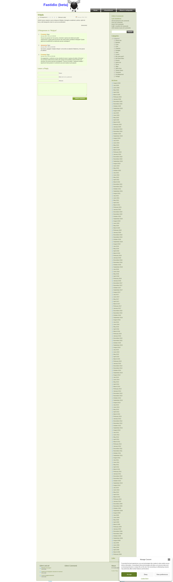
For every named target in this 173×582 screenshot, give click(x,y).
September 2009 (118, 510)
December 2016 (118, 310)
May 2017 (116, 299)
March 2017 (117, 303)
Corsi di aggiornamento (48, 575)
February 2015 (118, 361)
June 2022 (116, 175)
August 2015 (117, 347)
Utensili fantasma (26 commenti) (120, 20)
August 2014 (117, 375)
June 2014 (116, 379)
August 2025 (117, 110)
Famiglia (118, 50)
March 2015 (117, 359)
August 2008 (117, 540)
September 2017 (118, 290)
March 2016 (117, 331)
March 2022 (117, 182)
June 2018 (116, 271)
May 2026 (116, 90)
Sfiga (117, 66)
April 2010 (116, 494)
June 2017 (116, 297)
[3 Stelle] (52, 17)
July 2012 (116, 432)
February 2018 (118, 278)
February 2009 (118, 526)
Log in (123, 581)
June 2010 (116, 490)
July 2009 (116, 515)
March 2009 (117, 524)
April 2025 (116, 120)
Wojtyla (41, 15)
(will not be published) (65, 77)
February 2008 (118, 554)
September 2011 (118, 455)
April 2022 (116, 179)
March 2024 (117, 149)
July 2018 (116, 269)
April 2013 (116, 412)
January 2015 (117, 363)
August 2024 (117, 138)
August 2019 (117, 244)
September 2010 (118, 483)
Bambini (118, 42)
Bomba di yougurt (46, 567)
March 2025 (117, 122)
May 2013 (116, 409)
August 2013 (117, 402)
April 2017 (116, 301)
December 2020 (118, 212)
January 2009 (117, 529)
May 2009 (116, 520)
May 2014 (116, 382)
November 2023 (118, 159)
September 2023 (118, 161)
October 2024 (117, 133)
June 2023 (116, 166)
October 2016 (117, 315)
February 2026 (118, 97)
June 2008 (116, 545)
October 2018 (117, 264)
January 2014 (117, 391)
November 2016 (118, 313)
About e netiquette (126, 10)
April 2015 (116, 356)
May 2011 (116, 464)
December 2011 (118, 448)
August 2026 (117, 83)
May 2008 (116, 547)
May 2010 (116, 492)
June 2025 (116, 115)
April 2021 (116, 202)
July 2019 (116, 246)
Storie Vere (119, 68)
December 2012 (118, 421)
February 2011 (117, 471)
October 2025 (117, 106)
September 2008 (118, 538)
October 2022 (117, 170)
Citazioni (118, 48)
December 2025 (118, 101)
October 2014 (117, 370)
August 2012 (117, 430)
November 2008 (118, 533)
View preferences (162, 574)
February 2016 (118, 333)
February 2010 (118, 499)
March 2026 (117, 94)
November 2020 (118, 214)
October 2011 (117, 453)
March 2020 (117, 228)
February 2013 (118, 416)
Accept (129, 574)
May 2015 (116, 354)
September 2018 (118, 267)
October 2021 (117, 189)
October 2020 (117, 216)
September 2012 (118, 428)
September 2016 (118, 317)
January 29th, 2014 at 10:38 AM (48, 36)
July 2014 (116, 377)
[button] (169, 560)
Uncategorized (43, 17)
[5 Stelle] (57, 17)
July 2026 (116, 85)
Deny (145, 574)
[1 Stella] (48, 17)
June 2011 (116, 462)
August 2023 (117, 163)
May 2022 (116, 177)
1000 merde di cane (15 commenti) (121, 28)
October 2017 (117, 287)
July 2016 (116, 322)
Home (95, 10)
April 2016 (116, 329)
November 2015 (118, 340)
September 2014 (118, 372)
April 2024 (116, 147)
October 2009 (117, 508)
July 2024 (116, 140)
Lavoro (117, 54)
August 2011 (117, 457)
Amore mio (118, 40)
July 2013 (116, 405)
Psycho (118, 60)
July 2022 (116, 172)
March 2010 (117, 497)
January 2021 (117, 209)
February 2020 (118, 230)
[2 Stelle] (50, 17)
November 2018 (118, 262)
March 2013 (117, 414)
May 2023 (116, 168)
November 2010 (118, 478)
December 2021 (118, 184)
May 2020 (116, 225)
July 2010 (116, 487)
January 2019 (117, 258)
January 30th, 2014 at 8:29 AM (48, 46)
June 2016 (116, 324)
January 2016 (117, 336)
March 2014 (117, 386)
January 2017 (117, 308)
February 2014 (118, 389)
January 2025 (117, 127)
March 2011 (117, 469)
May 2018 (116, 274)
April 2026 (116, 92)
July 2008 (116, 543)
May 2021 (116, 200)
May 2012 (116, 437)
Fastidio (50, 581)
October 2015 (117, 343)
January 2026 (117, 99)
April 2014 (116, 384)
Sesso (117, 64)
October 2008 (117, 536)
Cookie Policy (144, 578)
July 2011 (116, 460)
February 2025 (118, 124)
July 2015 (116, 349)
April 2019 (116, 251)
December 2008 (118, 531)
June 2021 (116, 198)
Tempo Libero (119, 70)
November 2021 (118, 186)
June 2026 (116, 87)
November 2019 (118, 237)
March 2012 (117, 441)
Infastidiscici (108, 10)
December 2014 (118, 366)
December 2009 (118, 503)
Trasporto (118, 72)
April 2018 (116, 276)
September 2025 (118, 108)
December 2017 (118, 283)
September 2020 (118, 218)
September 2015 (118, 345)
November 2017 (118, 285)
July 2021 (116, 195)
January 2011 (117, 474)
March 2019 (117, 253)
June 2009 (116, 517)
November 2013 (118, 395)
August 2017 (117, 292)
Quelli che (118, 62)
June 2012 (116, 435)
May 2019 (116, 248)
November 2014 (118, 368)
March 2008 (117, 552)
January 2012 (117, 446)
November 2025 (118, 104)
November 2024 (118, 131)
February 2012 (118, 444)
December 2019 (118, 235)
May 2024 (116, 145)
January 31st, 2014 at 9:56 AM (48, 56)
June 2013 (116, 407)
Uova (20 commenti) (117, 22)
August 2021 (117, 193)
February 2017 (118, 306)
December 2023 (118, 156)
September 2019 (118, 241)
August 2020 (117, 221)
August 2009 (117, 513)
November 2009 (118, 506)
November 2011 (118, 451)
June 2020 (116, 223)
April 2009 (116, 522)
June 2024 (116, 143)
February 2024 (118, 152)
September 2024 (118, 136)
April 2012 (116, 439)
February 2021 (118, 207)
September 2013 (118, 400)
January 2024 (117, 154)
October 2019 (117, 239)
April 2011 (116, 467)
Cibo (117, 46)
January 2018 (117, 281)
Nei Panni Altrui (120, 58)
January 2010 (117, 501)
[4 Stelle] (54, 17)
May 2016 (116, 326)
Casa (117, 44)
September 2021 (118, 191)
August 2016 (117, 320)
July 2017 (116, 294)
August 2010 (117, 485)
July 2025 (116, 113)
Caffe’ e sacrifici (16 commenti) (120, 26)
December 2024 (118, 129)
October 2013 (117, 398)
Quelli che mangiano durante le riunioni (52, 571)
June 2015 (116, 352)
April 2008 (116, 549)
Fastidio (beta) (55, 5)
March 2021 (117, 205)
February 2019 (118, 255)
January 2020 (117, 232)
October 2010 (117, 480)
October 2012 (117, 425)
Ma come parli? (120, 56)
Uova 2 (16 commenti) (118, 24)
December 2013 (118, 393)
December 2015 (118, 338)
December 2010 (118, 476)
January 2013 (117, 418)
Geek (117, 52)
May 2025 (116, 117)
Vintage (118, 76)
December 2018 (118, 260)
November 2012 (118, 423)
